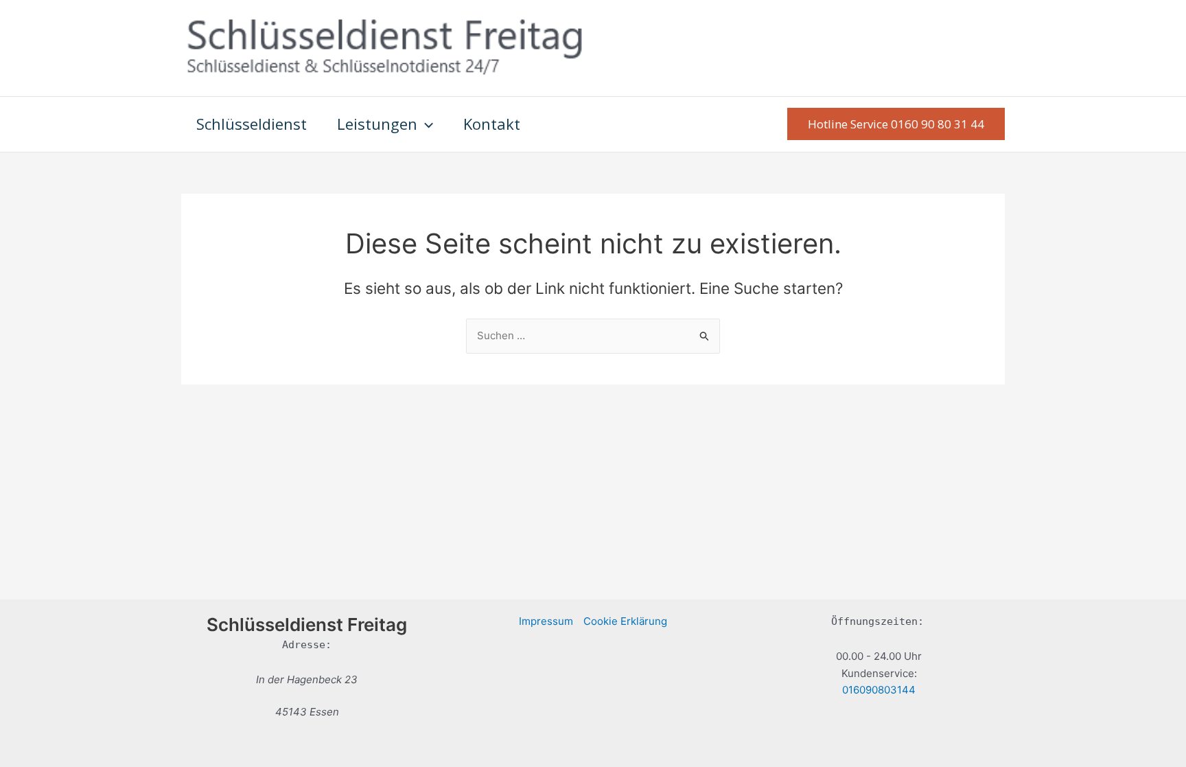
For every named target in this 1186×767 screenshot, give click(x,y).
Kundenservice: (879, 673)
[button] (425, 124)
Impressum (546, 621)
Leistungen (377, 123)
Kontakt (491, 123)
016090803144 (879, 689)
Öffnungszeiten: (877, 621)
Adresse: (307, 645)
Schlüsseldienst (251, 123)
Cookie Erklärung (625, 621)
